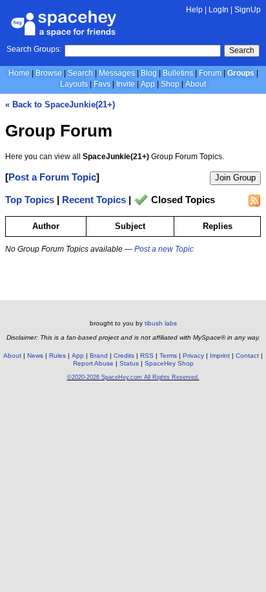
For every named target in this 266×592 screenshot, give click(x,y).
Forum (210, 73)
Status (129, 363)
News (35, 355)
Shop (170, 84)
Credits (124, 355)
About (195, 84)
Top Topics (29, 200)
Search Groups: (33, 49)
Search (241, 50)
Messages (117, 73)
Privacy (193, 355)
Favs (102, 84)
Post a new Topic (164, 249)
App (148, 84)
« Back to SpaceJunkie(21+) (60, 104)
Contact (247, 355)
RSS (147, 355)
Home (19, 73)
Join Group (235, 177)
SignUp (247, 9)
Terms (168, 355)
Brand (99, 355)
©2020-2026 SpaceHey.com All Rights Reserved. (133, 377)
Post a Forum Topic (52, 176)
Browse (49, 73)
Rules (57, 355)
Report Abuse (93, 363)
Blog (149, 73)
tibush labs (161, 323)
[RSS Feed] (254, 200)
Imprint (220, 355)
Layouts (74, 84)
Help (194, 9)
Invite (125, 84)
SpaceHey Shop (169, 363)
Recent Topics (94, 200)
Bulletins (178, 73)
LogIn (219, 9)
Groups (240, 73)
